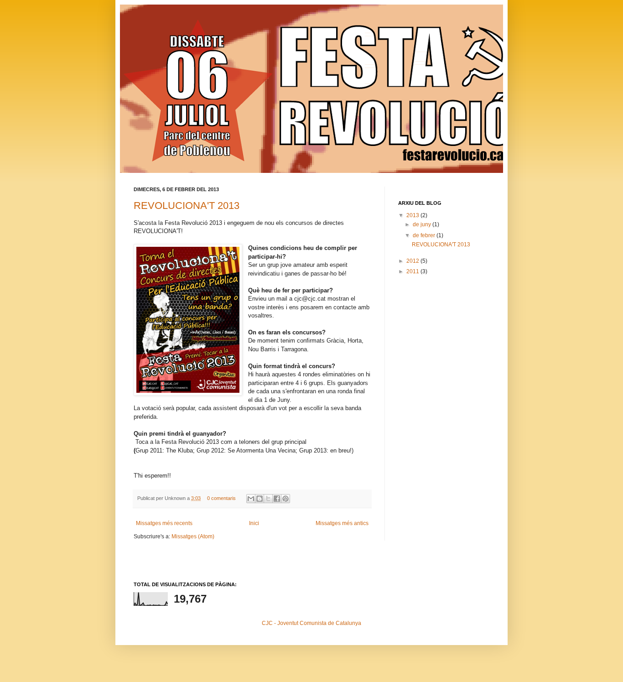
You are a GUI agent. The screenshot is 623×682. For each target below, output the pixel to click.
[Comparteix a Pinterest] (285, 498)
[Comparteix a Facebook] (276, 498)
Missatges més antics (342, 523)
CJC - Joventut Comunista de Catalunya (311, 623)
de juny (422, 224)
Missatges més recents (164, 523)
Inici (254, 523)
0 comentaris (221, 498)
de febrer (424, 235)
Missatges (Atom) (192, 536)
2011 (413, 271)
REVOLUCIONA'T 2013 (186, 205)
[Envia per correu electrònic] (250, 498)
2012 (413, 261)
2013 (413, 215)
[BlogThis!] (259, 498)
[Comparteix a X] (268, 498)
